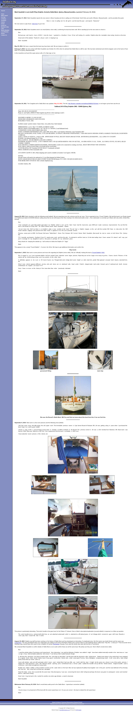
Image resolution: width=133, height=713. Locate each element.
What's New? (4, 15)
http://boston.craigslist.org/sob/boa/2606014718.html (83, 103)
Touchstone (56, 644)
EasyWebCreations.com (65, 709)
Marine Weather (5, 30)
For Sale (3, 17)
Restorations (70, 702)
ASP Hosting (78, 709)
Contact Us (4, 35)
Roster (3, 33)
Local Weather (5, 32)
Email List (3, 25)
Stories (3, 22)
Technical (3, 20)
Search (3, 10)
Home (2, 14)
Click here (35, 23)
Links (2, 28)
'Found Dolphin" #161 (98, 252)
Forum (3, 23)
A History (3, 19)
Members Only (5, 27)
